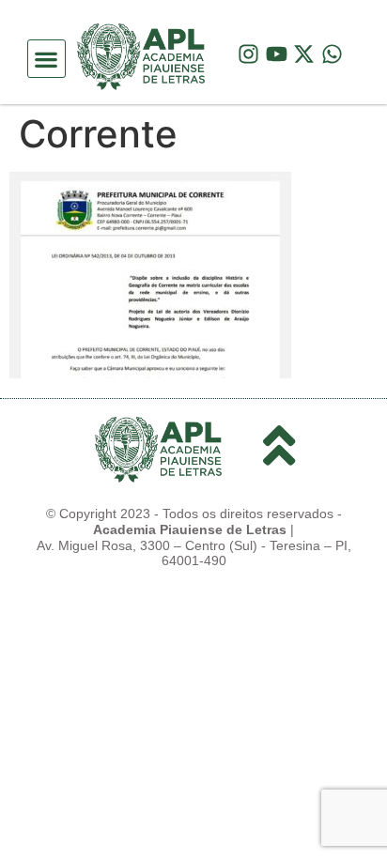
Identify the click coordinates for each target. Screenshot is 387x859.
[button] (46, 58)
